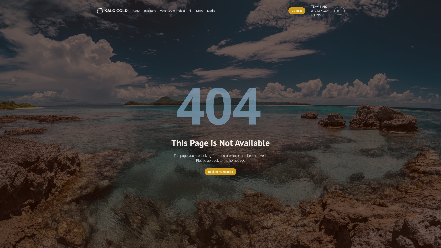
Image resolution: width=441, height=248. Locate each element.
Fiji (190, 10)
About (136, 10)
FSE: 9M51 (318, 15)
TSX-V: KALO (319, 6)
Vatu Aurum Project (172, 10)
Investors (150, 10)
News (199, 10)
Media (211, 10)
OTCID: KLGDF (320, 10)
